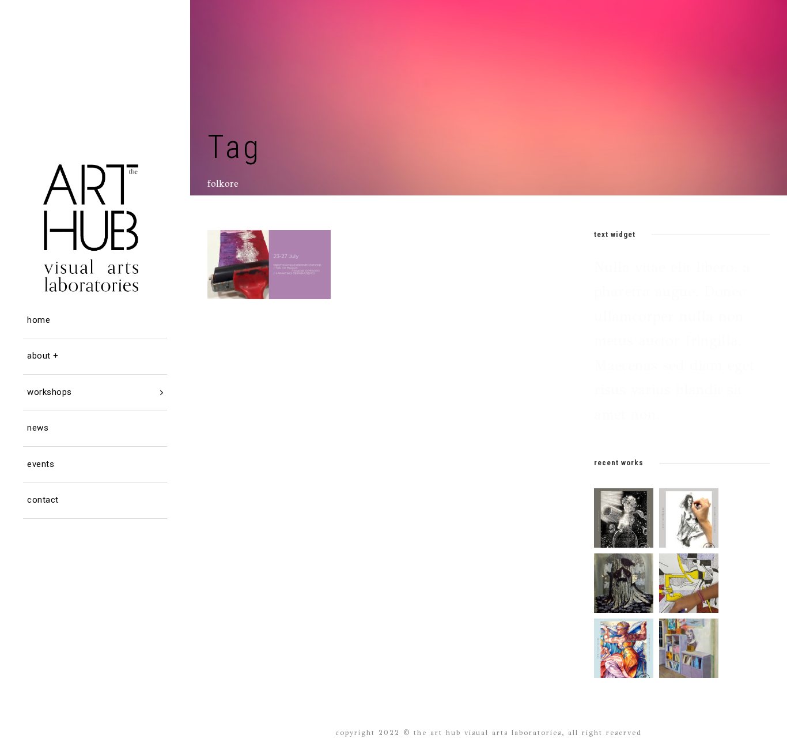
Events (40, 464)
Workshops (49, 392)
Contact (43, 500)
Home (38, 320)
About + (43, 355)
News (37, 428)
